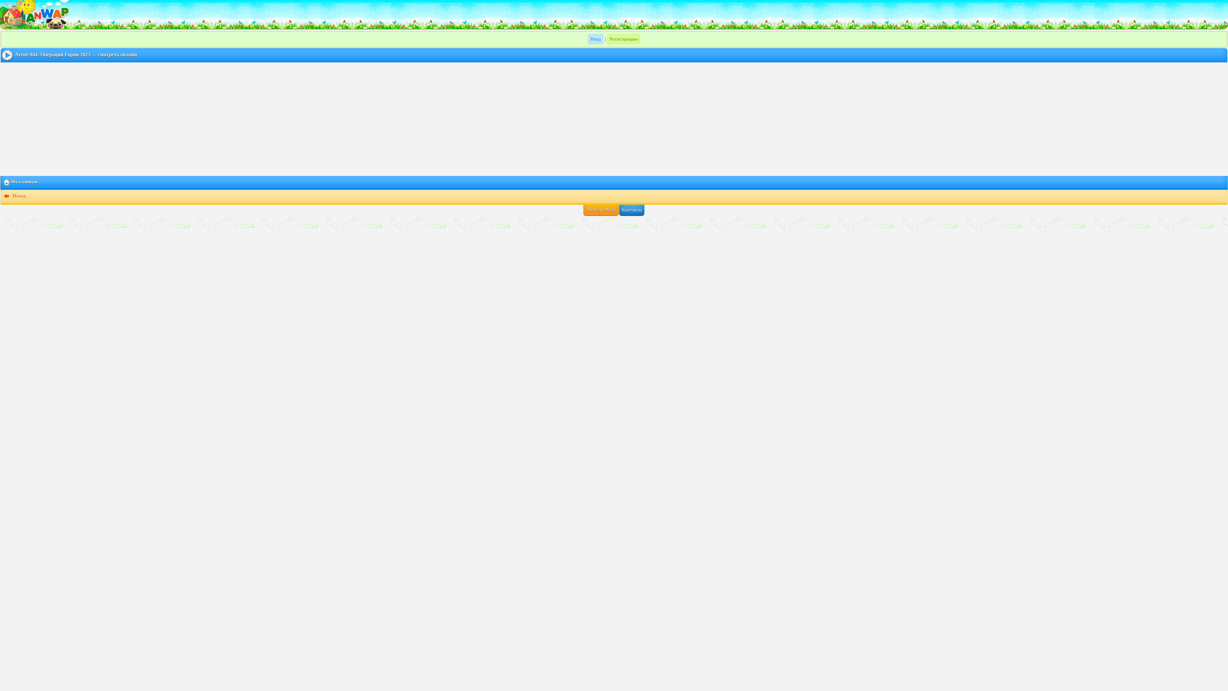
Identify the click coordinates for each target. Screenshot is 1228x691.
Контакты (632, 209)
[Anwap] (614, 14)
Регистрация (624, 39)
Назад (18, 195)
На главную (24, 181)
